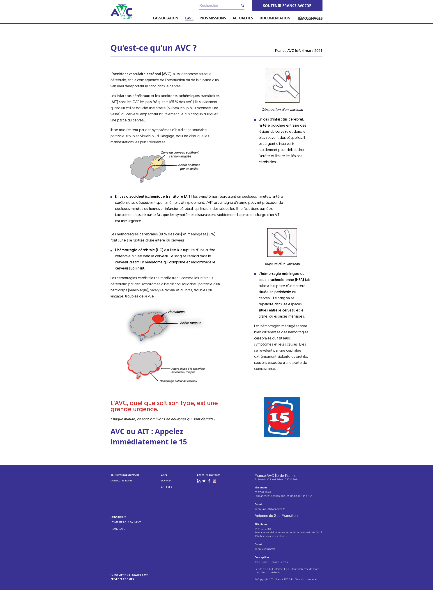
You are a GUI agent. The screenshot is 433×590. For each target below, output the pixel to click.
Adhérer (166, 487)
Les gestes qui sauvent (126, 522)
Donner (166, 480)
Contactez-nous (121, 480)
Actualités (243, 18)
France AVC (118, 528)
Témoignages (310, 18)
